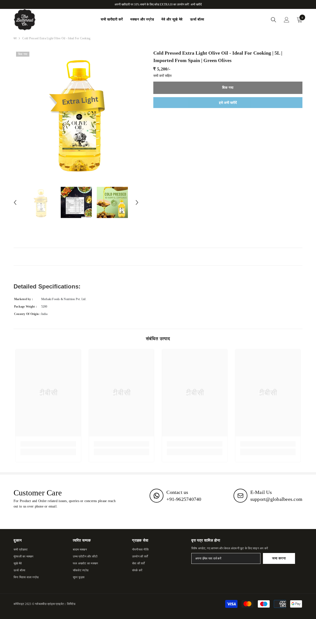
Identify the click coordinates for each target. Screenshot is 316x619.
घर (15, 38)
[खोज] (273, 20)
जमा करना (279, 558)
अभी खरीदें (196, 4)
